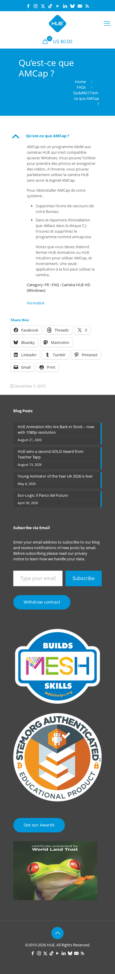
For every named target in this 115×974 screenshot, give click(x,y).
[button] (57, 136)
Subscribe (84, 578)
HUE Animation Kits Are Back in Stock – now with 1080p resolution (56, 429)
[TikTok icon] (50, 6)
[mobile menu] (107, 23)
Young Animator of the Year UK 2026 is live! (55, 476)
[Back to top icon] (57, 933)
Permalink (36, 303)
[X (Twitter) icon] (43, 6)
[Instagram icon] (35, 6)
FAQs (81, 87)
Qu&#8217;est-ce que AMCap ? (86, 98)
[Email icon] (80, 6)
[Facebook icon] (28, 6)
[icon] (72, 6)
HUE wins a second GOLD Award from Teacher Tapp (50, 454)
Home (80, 81)
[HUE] (57, 23)
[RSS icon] (87, 6)
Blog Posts (22, 410)
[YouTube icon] (57, 6)
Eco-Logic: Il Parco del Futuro (43, 495)
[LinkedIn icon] (65, 6)
